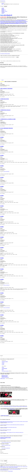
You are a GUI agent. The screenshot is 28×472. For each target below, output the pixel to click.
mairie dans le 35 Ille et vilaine (5, 377)
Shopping (3, 9)
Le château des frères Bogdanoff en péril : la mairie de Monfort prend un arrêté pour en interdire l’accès (12, 424)
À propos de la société (8, 466)
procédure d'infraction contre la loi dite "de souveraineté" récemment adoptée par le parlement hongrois (15, 406)
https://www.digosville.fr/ (6, 171)
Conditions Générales (2, 466)
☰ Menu (3, 13)
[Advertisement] (14, 73)
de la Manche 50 (6, 15)
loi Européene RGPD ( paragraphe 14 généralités (13, 23)
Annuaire (3, 3)
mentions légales (4, 467)
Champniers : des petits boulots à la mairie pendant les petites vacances (8, 427)
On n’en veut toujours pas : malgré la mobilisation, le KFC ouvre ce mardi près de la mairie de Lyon (11, 432)
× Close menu (3, 12)
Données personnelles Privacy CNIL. (18, 466)
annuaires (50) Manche (3, 438)
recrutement (10, 467)
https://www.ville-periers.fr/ (6, 307)
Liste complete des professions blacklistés (5, 53)
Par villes (3, 10)
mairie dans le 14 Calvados (5, 375)
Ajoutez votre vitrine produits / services (6, 442)
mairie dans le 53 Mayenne (5, 376)
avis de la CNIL (17, 22)
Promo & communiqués (4, 11)
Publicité (12, 466)
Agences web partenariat (14, 467)
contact (7, 467)
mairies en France (2, 378)
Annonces (3, 8)
